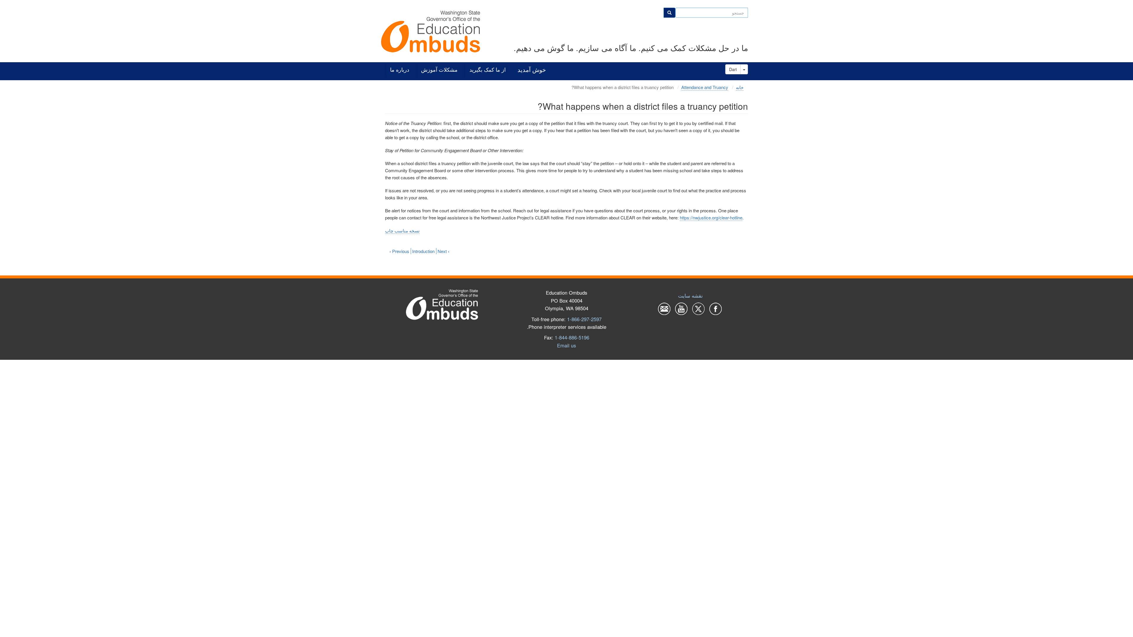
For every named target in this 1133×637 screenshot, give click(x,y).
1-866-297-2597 (584, 319)
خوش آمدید (532, 69)
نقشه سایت (690, 295)
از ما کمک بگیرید (487, 69)
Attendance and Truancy (704, 87)
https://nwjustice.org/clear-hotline (711, 217)
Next (443, 251)
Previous (399, 251)
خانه (740, 87)
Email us (566, 345)
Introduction (423, 251)
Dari (733, 69)
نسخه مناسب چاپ (402, 230)
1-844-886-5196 (572, 337)
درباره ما (399, 69)
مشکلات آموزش (439, 69)
